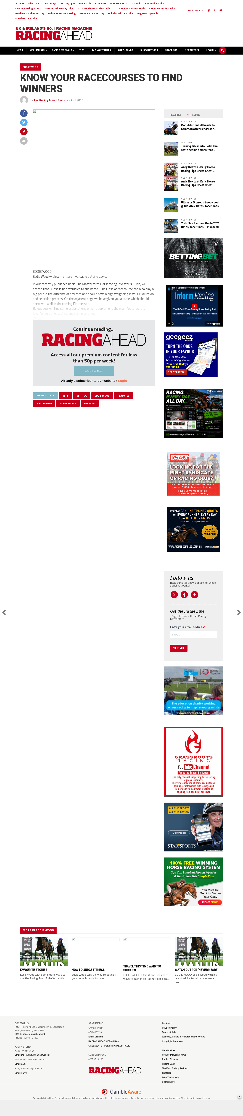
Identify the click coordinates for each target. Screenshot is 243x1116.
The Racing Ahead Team (49, 100)
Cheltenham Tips (155, 3)
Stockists (171, 50)
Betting (81, 395)
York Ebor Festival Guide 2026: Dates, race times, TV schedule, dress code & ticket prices (201, 225)
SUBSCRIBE (94, 370)
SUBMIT (178, 648)
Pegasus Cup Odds (147, 13)
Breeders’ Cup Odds (26, 18)
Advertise (33, 3)
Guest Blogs (50, 3)
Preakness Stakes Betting (29, 13)
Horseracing (68, 403)
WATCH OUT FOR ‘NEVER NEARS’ (196, 970)
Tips (81, 50)
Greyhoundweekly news (174, 1055)
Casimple (136, 3)
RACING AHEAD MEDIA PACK (103, 1041)
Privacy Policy (169, 1028)
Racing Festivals (62, 50)
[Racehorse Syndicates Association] (193, 474)
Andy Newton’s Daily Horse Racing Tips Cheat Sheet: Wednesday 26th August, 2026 (200, 169)
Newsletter (192, 50)
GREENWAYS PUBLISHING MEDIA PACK (109, 1046)
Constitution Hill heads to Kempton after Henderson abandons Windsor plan (198, 127)
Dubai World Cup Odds (120, 13)
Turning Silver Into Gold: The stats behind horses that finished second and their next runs (200, 148)
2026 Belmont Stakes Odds (129, 8)
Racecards (85, 3)
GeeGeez (166, 1073)
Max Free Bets (118, 3)
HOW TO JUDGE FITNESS (88, 970)
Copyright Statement (172, 1041)
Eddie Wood (102, 395)
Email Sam (20, 1064)
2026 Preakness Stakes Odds (93, 8)
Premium (89, 403)
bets (65, 395)
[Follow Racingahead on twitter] (215, 11)
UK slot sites (168, 1050)
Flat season (44, 403)
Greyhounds (125, 50)
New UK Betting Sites (27, 8)
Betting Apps (67, 3)
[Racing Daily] (193, 413)
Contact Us (167, 1023)
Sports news (168, 1082)
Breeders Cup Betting (92, 13)
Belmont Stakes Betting (62, 13)
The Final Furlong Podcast (175, 1068)
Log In (210, 50)
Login (122, 381)
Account (19, 3)
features (123, 395)
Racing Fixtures (101, 50)
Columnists (37, 50)
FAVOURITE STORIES (33, 970)
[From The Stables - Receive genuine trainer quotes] (193, 529)
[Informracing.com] (193, 325)
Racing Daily (168, 1064)
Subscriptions (149, 50)
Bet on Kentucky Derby (162, 8)
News (20, 50)
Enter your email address (187, 627)
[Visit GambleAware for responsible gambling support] (125, 1092)
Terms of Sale (169, 1032)
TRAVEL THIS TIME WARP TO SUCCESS (142, 968)
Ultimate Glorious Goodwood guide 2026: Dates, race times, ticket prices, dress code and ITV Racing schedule (200, 204)
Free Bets (100, 3)
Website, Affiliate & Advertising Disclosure (183, 1037)
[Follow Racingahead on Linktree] (221, 11)
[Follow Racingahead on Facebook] (209, 11)
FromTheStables (170, 1077)
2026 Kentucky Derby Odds (58, 8)
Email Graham (95, 1037)
